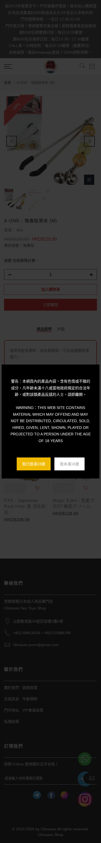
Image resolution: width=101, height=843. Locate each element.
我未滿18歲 (69, 464)
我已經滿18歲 (33, 464)
